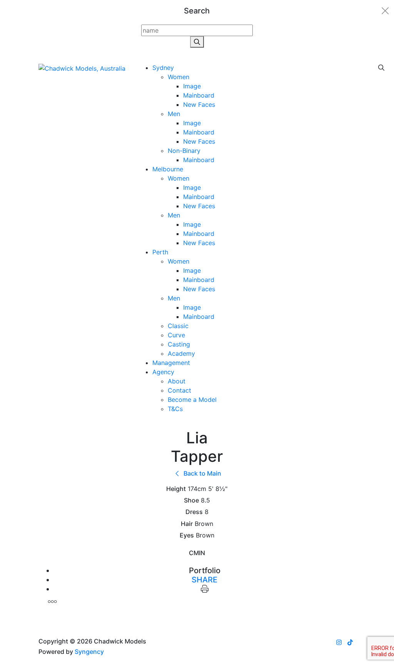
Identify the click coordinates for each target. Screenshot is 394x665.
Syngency (89, 651)
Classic (178, 326)
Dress (194, 512)
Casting (179, 344)
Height (176, 489)
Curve (176, 335)
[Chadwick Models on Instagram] (339, 642)
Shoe (191, 500)
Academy (181, 353)
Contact (179, 390)
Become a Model (192, 399)
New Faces (199, 104)
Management (171, 362)
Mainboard (198, 95)
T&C (175, 409)
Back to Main (201, 473)
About (176, 381)
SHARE (204, 579)
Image (192, 86)
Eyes (187, 535)
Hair (187, 523)
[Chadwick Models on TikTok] (350, 642)
